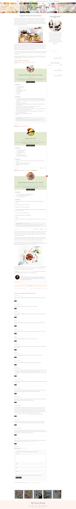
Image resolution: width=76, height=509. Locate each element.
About (51, 1)
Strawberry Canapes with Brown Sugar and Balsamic (26, 62)
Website (17, 471)
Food (21, 1)
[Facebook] (15, 281)
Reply (15, 308)
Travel (25, 1)
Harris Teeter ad (16, 387)
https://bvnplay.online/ (33, 441)
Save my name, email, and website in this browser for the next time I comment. (29, 475)
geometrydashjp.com (17, 427)
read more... (55, 44)
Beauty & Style (45, 1)
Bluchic (44, 507)
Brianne (15, 295)
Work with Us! (56, 1)
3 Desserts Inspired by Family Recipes (21, 288)
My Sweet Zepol (38, 503)
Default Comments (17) (17, 448)
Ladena (15, 311)
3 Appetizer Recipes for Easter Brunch (30, 15)
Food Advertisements (56, 58)
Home (18, 1)
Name (17, 463)
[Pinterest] (18, 281)
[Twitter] (17, 281)
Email (17, 467)
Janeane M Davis (16, 360)
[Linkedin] (21, 281)
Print (30, 145)
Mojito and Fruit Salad (33, 244)
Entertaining (31, 1)
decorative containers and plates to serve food (31, 266)
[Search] (61, 65)
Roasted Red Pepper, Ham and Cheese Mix (25, 170)
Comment (17, 453)
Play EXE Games (16, 396)
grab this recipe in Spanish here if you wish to (26, 271)
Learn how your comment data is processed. (34, 482)
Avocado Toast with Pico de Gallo (23, 126)
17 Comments (31, 285)
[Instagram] (16, 281)
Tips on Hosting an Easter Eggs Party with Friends (38, 288)
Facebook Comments (25, 448)
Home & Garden (38, 1)
